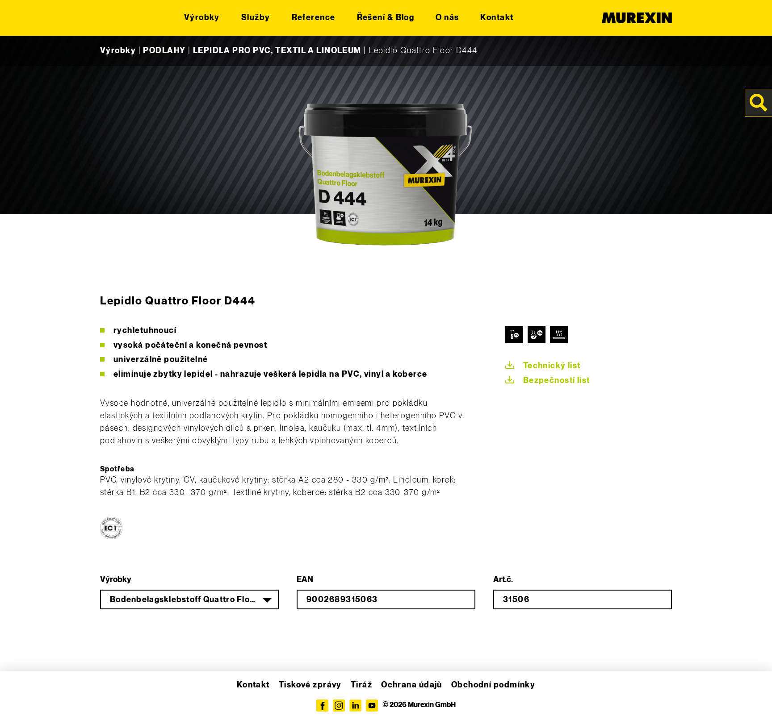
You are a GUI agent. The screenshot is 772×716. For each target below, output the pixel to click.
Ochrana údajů (411, 685)
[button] (19, 696)
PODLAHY (164, 50)
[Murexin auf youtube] (372, 705)
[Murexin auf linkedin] (355, 705)
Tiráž (361, 685)
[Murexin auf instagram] (339, 705)
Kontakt (496, 17)
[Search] (758, 102)
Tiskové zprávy (310, 685)
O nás (447, 17)
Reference (314, 17)
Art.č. (503, 579)
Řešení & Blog (386, 17)
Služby (255, 17)
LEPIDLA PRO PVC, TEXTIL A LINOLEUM (277, 50)
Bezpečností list (556, 380)
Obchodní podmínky (493, 685)
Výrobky (202, 17)
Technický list (552, 366)
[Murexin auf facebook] (322, 705)
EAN (305, 579)
